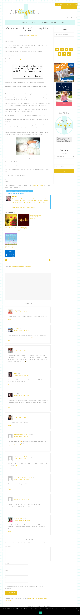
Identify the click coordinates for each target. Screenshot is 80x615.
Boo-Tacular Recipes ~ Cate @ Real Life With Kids (23, 229)
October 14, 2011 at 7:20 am (21, 436)
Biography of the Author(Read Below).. (20, 191)
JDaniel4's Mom (18, 518)
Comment (8, 546)
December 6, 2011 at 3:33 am (21, 499)
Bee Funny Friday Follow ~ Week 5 (10, 228)
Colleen (16, 416)
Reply (9, 319)
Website (7, 577)
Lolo (15, 393)
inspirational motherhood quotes (28, 59)
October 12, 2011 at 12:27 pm (21, 330)
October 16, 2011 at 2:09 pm (21, 479)
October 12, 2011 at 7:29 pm (21, 351)
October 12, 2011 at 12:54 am (21, 312)
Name (7, 563)
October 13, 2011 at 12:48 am (21, 395)
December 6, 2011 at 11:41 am (22, 520)
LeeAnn (16, 349)
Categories (64, 153)
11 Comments (34, 35)
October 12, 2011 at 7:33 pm (21, 375)
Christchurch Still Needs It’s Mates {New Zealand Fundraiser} (35, 216)
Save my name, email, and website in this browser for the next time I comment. (25, 587)
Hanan (16, 373)
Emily (14, 196)
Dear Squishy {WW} (16, 266)
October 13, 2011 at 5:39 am (21, 418)
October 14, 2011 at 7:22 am (21, 459)
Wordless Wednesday (37, 185)
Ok (40, 612)
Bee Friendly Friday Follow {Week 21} (9, 246)
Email (7, 570)
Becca (15, 310)
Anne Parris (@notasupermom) (23, 477)
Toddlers (29, 266)
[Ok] (78, 611)
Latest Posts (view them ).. (16, 193)
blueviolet (17, 328)
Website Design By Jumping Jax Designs (44, 606)
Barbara (16, 497)
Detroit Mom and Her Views (22, 434)
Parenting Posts (23, 266)
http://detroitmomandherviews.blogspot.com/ (21, 445)
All (10, 266)
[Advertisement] (28, 285)
